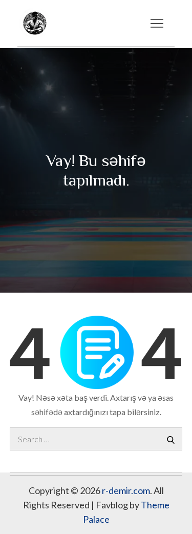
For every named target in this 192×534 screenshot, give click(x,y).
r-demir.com (126, 490)
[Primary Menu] (157, 23)
